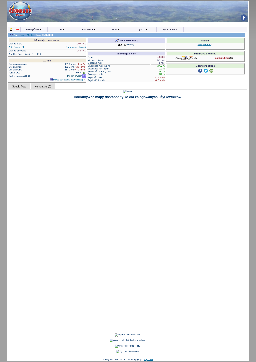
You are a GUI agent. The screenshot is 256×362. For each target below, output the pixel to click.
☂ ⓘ (16, 47)
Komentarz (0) (43, 86)
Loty (60, 29)
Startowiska (87, 29)
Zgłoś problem (170, 29)
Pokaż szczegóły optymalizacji (68, 79)
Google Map (19, 86)
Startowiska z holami (76, 47)
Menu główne (33, 29)
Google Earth (204, 44)
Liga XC (142, 29)
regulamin (148, 359)
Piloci (114, 29)
